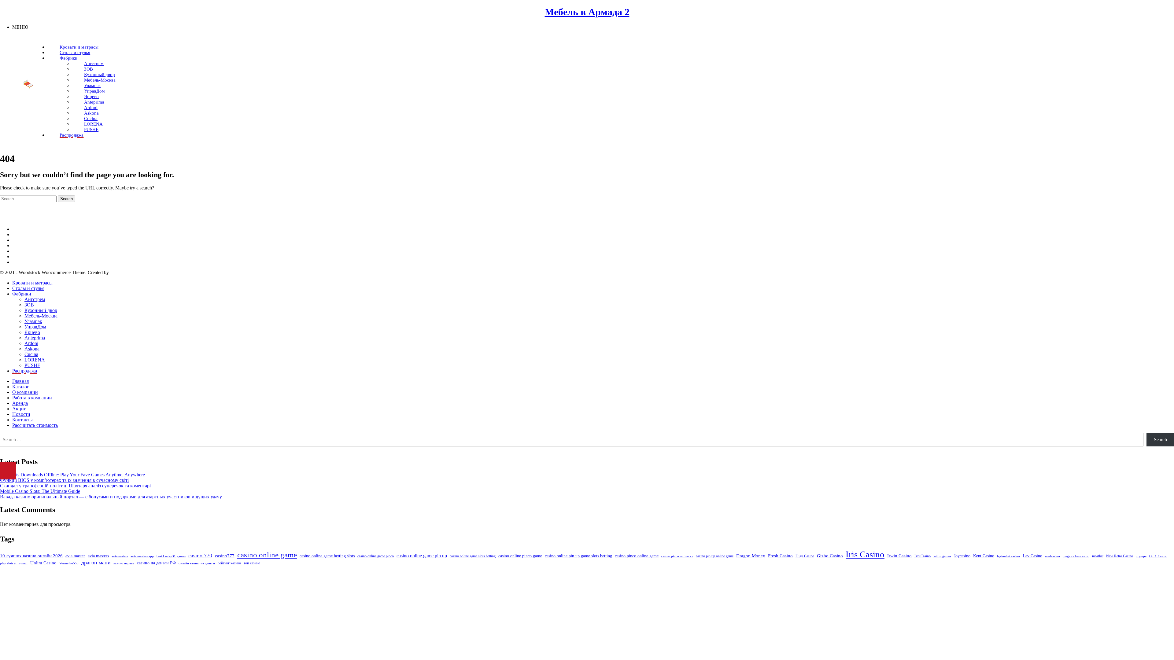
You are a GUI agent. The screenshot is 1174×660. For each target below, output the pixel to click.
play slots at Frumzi (14, 563)
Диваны (20, 234)
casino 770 (200, 555)
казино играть (123, 563)
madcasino (1052, 556)
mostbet (1097, 556)
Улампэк (33, 321)
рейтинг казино (229, 563)
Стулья (19, 262)
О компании (25, 392)
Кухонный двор (40, 310)
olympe (1141, 556)
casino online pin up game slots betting (578, 556)
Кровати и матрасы (32, 282)
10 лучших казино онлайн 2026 (31, 555)
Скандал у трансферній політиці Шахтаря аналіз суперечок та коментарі (75, 485)
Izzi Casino (922, 556)
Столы (19, 256)
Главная (20, 381)
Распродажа (24, 370)
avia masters (98, 556)
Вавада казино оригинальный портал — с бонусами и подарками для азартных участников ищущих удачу (111, 496)
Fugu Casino (805, 556)
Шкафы (20, 240)
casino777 (224, 555)
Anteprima (34, 337)
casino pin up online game (714, 556)
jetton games (942, 556)
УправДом (35, 326)
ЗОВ (29, 304)
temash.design (123, 272)
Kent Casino (983, 556)
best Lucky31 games (171, 556)
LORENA (34, 359)
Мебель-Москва (40, 315)
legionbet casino (1008, 556)
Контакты (22, 419)
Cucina (31, 354)
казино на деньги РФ (156, 563)
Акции (19, 408)
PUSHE (32, 365)
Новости (21, 414)
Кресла (19, 251)
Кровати (21, 245)
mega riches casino (1076, 556)
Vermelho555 (69, 563)
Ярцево (32, 332)
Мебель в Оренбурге (33, 229)
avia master (75, 556)
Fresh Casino (780, 555)
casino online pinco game (520, 556)
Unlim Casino (43, 562)
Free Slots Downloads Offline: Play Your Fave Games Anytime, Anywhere (72, 474)
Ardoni (31, 343)
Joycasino (962, 556)
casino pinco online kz (677, 556)
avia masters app (142, 556)
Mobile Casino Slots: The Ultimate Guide (40, 491)
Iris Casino (865, 554)
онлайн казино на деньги (197, 563)
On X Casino (1158, 556)
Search (1160, 439)
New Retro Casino (1119, 556)
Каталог (20, 386)
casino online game (267, 555)
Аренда (20, 403)
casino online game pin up (422, 555)
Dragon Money (750, 555)
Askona (31, 348)
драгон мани (96, 562)
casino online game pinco (375, 556)
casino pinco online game (637, 556)
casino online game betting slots (327, 556)
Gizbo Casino (830, 555)
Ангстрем (34, 299)
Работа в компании (32, 397)
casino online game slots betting (473, 556)
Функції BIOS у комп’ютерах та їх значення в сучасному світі (64, 480)
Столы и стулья (28, 288)
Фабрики (21, 293)
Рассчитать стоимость (35, 425)
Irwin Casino (899, 555)
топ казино (252, 563)
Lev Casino (1032, 556)
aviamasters (120, 556)
